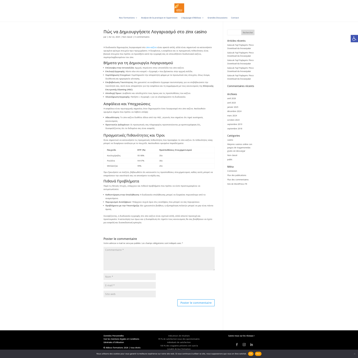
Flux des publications (236, 175)
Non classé (127, 37)
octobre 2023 (233, 120)
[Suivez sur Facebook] (237, 345)
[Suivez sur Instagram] (244, 345)
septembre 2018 (234, 128)
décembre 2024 (234, 111)
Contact (235, 18)
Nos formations (127, 18)
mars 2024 (232, 115)
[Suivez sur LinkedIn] (251, 345)
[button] (354, 38)
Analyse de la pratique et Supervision (159, 18)
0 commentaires (142, 37)
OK (250, 354)
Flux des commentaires (238, 179)
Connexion (232, 171)
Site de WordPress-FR (237, 184)
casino (230, 140)
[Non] (354, 353)
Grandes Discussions (217, 18)
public (229, 159)
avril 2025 (231, 102)
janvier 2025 (232, 107)
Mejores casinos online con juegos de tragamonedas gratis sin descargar (239, 147)
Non (258, 354)
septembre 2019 (234, 124)
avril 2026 (231, 98)
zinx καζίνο (151, 47)
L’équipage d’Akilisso (191, 18)
